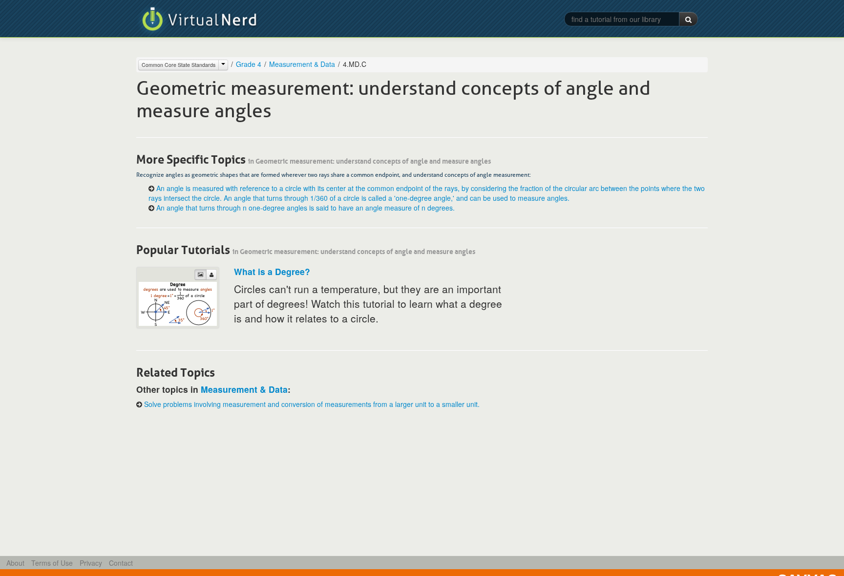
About (15, 563)
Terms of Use (52, 563)
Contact (121, 563)
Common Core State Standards (178, 64)
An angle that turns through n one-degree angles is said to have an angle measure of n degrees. (305, 208)
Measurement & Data (302, 64)
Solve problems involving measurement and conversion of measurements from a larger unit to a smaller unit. (312, 404)
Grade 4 (248, 64)
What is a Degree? (272, 271)
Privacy (91, 563)
